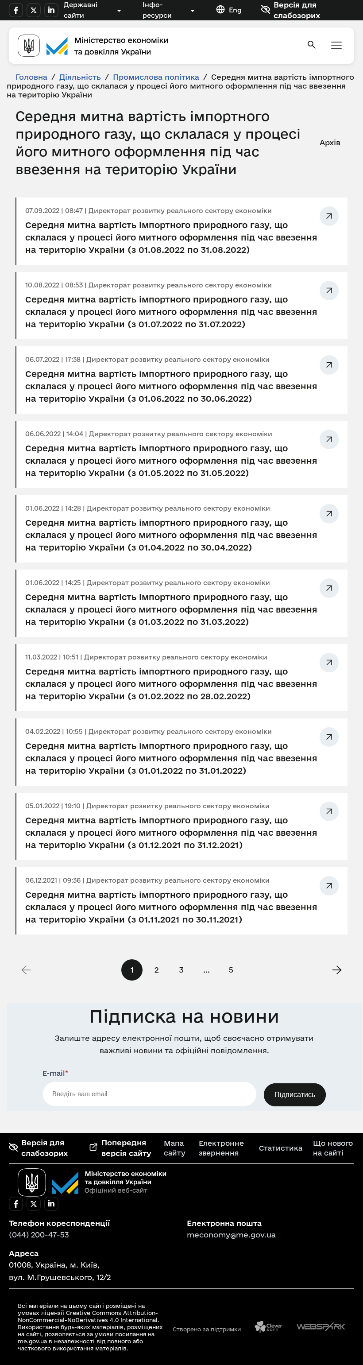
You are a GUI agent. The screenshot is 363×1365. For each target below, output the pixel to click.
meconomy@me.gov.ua (231, 1234)
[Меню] (336, 45)
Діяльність (80, 77)
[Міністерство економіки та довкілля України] (92, 1182)
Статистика (280, 1148)
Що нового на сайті (333, 1148)
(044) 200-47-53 (39, 1234)
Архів (330, 142)
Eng (235, 10)
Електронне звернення (221, 1148)
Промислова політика (156, 77)
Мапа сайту (174, 1148)
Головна (31, 77)
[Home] (157, 46)
